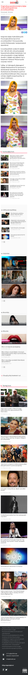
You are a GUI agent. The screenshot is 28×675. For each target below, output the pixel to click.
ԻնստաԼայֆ (4, 12)
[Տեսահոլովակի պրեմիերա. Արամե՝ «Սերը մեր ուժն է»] (5, 215)
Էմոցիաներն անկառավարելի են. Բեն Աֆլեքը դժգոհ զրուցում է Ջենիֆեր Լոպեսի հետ (18, 222)
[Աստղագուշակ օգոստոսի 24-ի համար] (5, 236)
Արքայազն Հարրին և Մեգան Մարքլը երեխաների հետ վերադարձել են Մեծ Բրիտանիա (17, 157)
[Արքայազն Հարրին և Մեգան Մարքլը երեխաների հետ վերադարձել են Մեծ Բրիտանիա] (5, 158)
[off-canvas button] (2, 2)
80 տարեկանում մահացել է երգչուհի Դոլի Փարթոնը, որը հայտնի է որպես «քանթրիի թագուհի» (12, 541)
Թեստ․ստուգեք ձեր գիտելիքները (11, 346)
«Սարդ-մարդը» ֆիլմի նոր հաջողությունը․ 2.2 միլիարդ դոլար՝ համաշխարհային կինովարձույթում (13, 619)
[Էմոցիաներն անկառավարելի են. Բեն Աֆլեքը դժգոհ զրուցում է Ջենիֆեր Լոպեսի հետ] (5, 222)
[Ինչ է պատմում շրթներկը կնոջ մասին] (14, 339)
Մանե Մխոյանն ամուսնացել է (17, 227)
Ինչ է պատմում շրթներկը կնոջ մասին (11, 342)
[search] (25, 2)
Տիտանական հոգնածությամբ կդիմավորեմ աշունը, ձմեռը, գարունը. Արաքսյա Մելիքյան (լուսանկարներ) (13, 438)
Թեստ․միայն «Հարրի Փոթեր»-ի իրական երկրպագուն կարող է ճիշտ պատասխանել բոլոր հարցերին (14, 353)
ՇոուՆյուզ (10, 12)
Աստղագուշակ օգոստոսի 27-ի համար (11, 566)
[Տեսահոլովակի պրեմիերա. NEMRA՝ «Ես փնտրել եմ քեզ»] (14, 291)
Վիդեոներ (6, 253)
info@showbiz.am (10, 659)
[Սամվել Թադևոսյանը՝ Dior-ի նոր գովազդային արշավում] (5, 188)
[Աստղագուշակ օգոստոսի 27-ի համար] (14, 556)
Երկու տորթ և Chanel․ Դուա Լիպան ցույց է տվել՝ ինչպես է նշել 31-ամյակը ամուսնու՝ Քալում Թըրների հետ (12, 592)
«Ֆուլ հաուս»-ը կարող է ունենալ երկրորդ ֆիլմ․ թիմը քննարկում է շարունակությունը (17, 173)
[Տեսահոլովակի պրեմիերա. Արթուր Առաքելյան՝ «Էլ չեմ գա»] (14, 263)
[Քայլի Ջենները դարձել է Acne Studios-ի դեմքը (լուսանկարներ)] (14, 320)
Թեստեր (5, 331)
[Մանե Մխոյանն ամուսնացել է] (5, 229)
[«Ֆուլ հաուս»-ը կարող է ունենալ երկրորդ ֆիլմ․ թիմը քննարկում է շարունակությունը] (5, 174)
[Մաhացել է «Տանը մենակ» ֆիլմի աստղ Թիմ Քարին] (5, 180)
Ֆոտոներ (6, 312)
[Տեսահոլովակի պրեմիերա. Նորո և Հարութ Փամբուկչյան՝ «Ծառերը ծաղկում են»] (14, 277)
